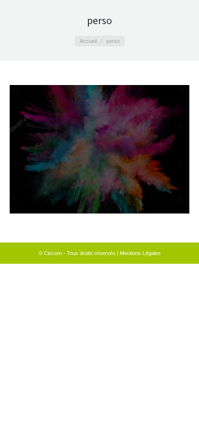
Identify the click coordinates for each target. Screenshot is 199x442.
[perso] (99, 149)
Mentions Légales (140, 253)
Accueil (88, 41)
